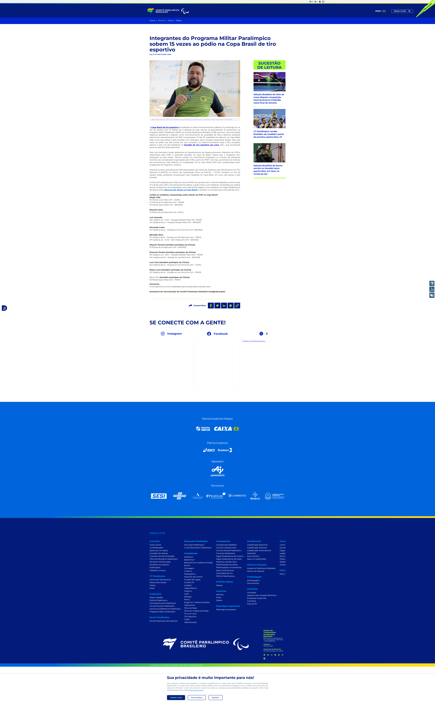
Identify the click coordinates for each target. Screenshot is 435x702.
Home (152, 20)
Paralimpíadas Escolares (227, 565)
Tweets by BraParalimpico (253, 341)
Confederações (156, 548)
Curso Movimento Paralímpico (197, 548)
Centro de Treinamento (160, 580)
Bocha (187, 565)
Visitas (152, 585)
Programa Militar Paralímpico (162, 612)
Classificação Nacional (257, 548)
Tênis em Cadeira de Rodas (196, 611)
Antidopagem (253, 580)
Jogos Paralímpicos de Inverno (230, 556)
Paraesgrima (189, 574)
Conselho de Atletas (159, 553)
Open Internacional (225, 570)
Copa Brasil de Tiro (224, 573)
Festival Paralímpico (158, 600)
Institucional (155, 545)
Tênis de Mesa (190, 608)
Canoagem (189, 568)
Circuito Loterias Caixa (226, 548)
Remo (187, 599)
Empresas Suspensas (256, 598)
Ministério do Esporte (159, 565)
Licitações (251, 592)
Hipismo (188, 591)
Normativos (285, 556)
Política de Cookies (195, 690)
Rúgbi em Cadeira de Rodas (196, 602)
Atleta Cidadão (156, 597)
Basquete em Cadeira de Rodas (198, 563)
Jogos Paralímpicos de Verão (229, 559)
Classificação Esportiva (257, 545)
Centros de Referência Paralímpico (165, 609)
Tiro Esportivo (190, 616)
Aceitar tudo (176, 697)
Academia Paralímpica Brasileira (261, 568)
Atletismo (188, 557)
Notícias (161, 20)
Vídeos (179, 20)
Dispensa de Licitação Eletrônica (261, 595)
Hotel (152, 588)
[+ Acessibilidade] (431, 295)
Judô (186, 594)
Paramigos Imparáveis (226, 609)
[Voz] (431, 289)
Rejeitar (215, 697)
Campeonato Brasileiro (226, 545)
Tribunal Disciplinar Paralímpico (164, 559)
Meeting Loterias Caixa (226, 562)
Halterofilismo (190, 588)
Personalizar (197, 697)
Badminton (189, 560)
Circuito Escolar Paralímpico (162, 606)
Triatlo (187, 619)
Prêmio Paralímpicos (225, 576)
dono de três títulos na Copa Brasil (180, 190)
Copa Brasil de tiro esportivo (165, 127)
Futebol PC (189, 582)
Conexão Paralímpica (225, 553)
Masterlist (251, 553)
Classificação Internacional (259, 550)
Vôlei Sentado (190, 622)
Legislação (284, 553)
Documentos (253, 556)
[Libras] (431, 283)
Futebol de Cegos (192, 580)
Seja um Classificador (256, 559)
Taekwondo (189, 605)
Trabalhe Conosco (158, 570)
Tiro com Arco (190, 614)
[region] (217, 688)
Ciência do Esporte (255, 571)
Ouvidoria (284, 548)
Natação (188, 597)
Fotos (170, 20)
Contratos (251, 601)
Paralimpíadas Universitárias (228, 567)
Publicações (155, 567)
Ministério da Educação (160, 562)
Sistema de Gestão (158, 582)
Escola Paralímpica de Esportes (164, 621)
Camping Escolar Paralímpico (163, 603)
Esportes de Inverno (193, 577)
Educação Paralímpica (194, 545)
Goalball (187, 585)
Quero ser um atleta (159, 550)
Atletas (219, 585)
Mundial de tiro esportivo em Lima (201, 145)
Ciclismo (188, 571)
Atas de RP (252, 604)
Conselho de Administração (162, 556)
